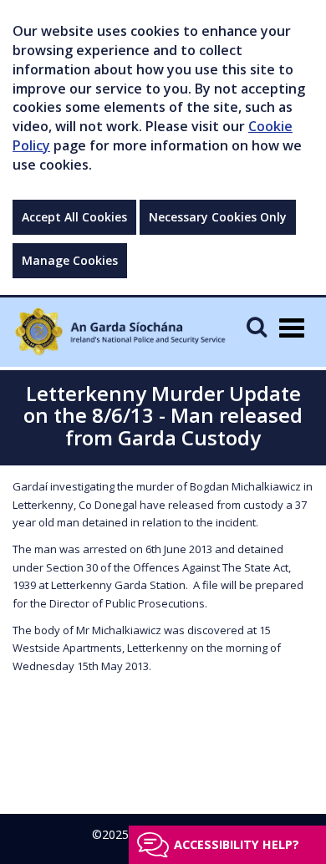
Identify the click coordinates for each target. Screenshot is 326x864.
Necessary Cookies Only (218, 217)
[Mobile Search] (256, 326)
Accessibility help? (236, 844)
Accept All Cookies (74, 217)
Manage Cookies (70, 260)
